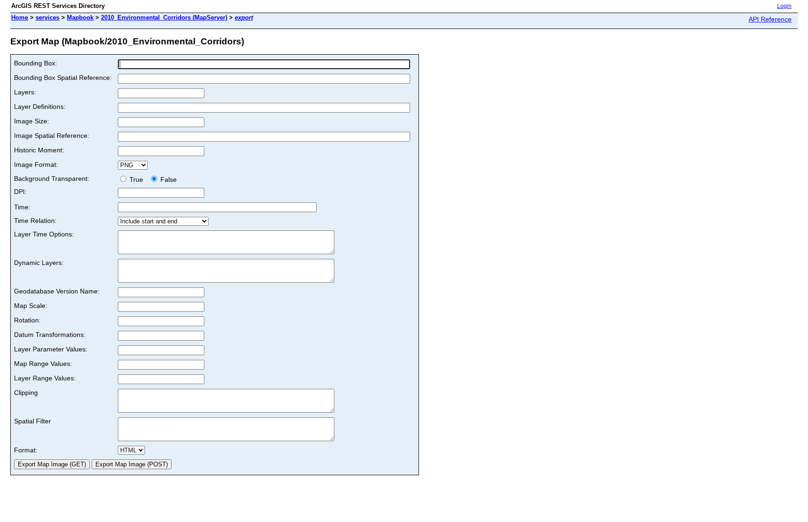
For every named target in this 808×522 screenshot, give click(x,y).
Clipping (26, 392)
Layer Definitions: (39, 106)
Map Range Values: (43, 363)
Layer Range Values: (45, 378)
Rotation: (27, 320)
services (47, 17)
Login (784, 6)
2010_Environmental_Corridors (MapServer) (164, 17)
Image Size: (31, 121)
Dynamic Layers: (39, 262)
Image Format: (36, 164)
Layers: (25, 92)
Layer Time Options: (44, 234)
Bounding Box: (35, 63)
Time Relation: (35, 220)
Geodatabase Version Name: (57, 291)
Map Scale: (30, 305)
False (168, 179)
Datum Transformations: (50, 334)
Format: (25, 450)
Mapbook (80, 17)
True (137, 179)
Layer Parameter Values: (50, 349)
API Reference (770, 19)
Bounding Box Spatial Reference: (63, 77)
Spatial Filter (32, 421)
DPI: (20, 191)
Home (19, 17)
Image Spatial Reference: (51, 135)
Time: (22, 207)
